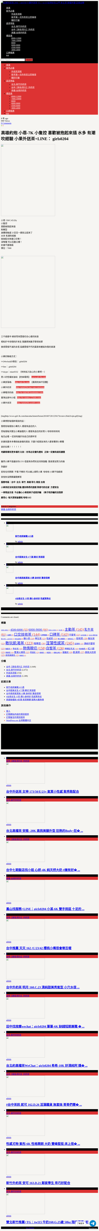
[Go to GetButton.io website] (93, 1228)
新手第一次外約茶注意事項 (23, 17)
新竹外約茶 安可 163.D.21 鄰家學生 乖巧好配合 (38, 1183)
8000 (13, 43)
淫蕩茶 (78, 644)
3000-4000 (15, 50)
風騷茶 (67, 652)
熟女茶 (17, 649)
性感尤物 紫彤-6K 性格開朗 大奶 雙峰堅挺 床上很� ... (43, 1143)
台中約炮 (84, 635)
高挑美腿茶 (12, 655)
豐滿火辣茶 (22, 652)
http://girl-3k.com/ (22, 382)
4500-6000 (15, 47)
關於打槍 (15, 20)
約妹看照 (83, 649)
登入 (8, 711)
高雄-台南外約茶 (18, 33)
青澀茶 (50, 652)
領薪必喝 (57, 653)
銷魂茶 (43, 652)
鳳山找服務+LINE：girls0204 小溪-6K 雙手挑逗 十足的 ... (45, 909)
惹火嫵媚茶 (62, 639)
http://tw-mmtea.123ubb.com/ (29, 398)
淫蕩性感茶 (60, 643)
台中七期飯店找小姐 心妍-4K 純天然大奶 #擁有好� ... (43, 870)
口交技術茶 (27, 634)
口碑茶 (59, 634)
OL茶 (61, 630)
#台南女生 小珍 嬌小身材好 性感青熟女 (33, 598)
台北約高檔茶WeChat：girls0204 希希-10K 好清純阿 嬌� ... (47, 1065)
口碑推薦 (10, 53)
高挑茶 (22, 655)
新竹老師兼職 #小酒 (24, 536)
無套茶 (8, 649)
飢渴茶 (78, 652)
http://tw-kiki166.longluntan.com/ (29, 392)
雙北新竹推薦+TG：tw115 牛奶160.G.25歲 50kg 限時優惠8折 (47, 1222)
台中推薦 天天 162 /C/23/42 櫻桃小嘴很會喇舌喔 (38, 948)
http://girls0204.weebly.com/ (28, 403)
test (7, 55)
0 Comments (6, 123)
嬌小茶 (28, 638)
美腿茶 (9, 653)
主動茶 (74, 629)
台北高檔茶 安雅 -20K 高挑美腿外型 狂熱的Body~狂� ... (44, 830)
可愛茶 (74, 635)
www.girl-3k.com (38, 377)
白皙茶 (55, 648)
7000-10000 (16, 40)
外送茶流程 (16, 14)
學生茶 (40, 638)
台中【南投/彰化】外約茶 (23, 29)
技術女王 (72, 639)
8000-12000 (16, 38)
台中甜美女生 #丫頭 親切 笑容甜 (30, 557)
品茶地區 (10, 23)
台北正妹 (19, 639)
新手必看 (10, 11)
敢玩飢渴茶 (19, 643)
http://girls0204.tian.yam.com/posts (30, 387)
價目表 (9, 36)
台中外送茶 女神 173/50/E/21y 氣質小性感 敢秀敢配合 (42, 791)
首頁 (8, 8)
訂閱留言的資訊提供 (15, 717)
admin (20, 541)
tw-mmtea (30, 1228)
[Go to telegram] (93, 1223)
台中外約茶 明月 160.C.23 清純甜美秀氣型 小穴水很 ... (43, 987)
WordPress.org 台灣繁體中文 (18, 720)
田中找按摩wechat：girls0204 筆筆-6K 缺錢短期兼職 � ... (45, 1026)
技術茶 (82, 638)
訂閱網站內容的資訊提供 (17, 714)
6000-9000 (15, 45)
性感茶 (51, 638)
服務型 (39, 643)
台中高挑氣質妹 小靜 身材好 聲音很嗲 (32, 578)
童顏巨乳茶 (71, 649)
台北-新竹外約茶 (18, 26)
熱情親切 (34, 648)
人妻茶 (10, 635)
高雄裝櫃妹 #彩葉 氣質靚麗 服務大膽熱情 (25, 700)
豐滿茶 (34, 652)
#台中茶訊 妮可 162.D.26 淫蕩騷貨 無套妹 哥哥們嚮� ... (44, 1104)
